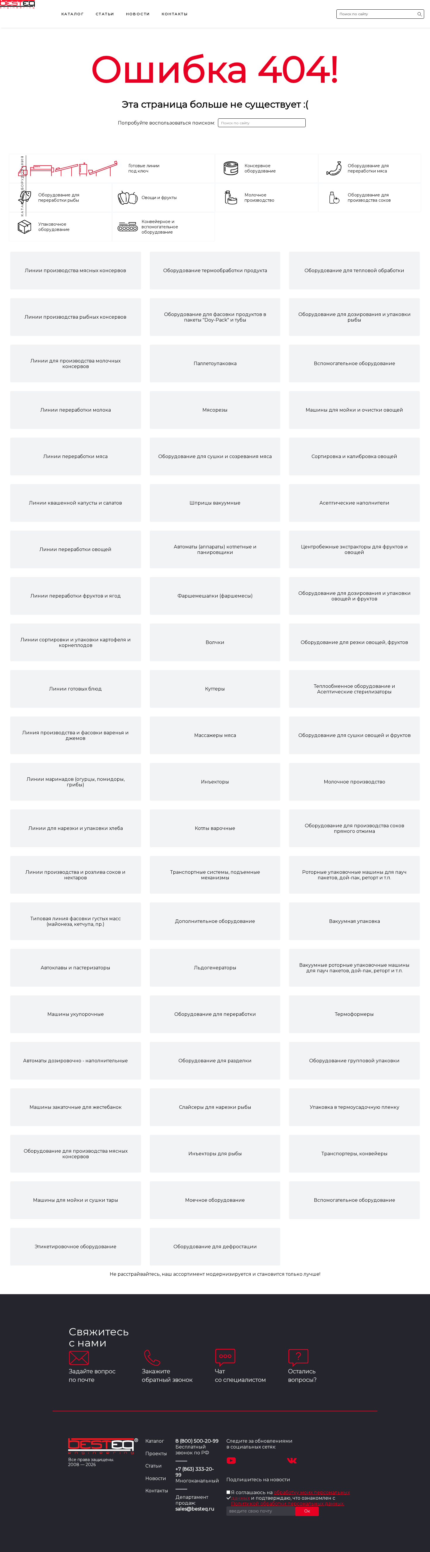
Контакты (175, 14)
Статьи (105, 14)
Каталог (72, 14)
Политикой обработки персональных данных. (287, 1503)
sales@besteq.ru (195, 1509)
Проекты (156, 1453)
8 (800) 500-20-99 (197, 1441)
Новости (138, 14)
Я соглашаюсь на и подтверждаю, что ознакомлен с (290, 1498)
